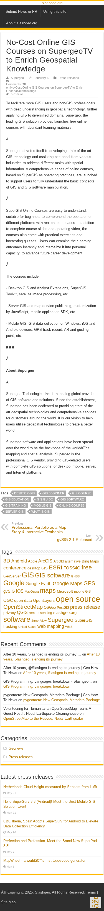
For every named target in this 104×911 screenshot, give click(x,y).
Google (13, 583)
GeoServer (12, 576)
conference (14, 568)
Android (19, 560)
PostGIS (63, 608)
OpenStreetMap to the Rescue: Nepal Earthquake (43, 718)
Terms (91, 892)
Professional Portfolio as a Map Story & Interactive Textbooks (39, 528)
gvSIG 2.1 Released (74, 538)
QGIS (22, 612)
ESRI (55, 567)
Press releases (69, 77)
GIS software (72, 499)
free (87, 567)
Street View (39, 620)
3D (6, 561)
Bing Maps (90, 561)
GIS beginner (53, 493)
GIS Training (15, 505)
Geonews (16, 748)
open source (78, 598)
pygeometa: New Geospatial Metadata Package (61, 700)
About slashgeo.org (21, 23)
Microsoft (65, 591)
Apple (32, 561)
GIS (28, 575)
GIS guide (45, 499)
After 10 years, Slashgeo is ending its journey (59, 673)
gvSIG (9, 591)
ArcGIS (45, 561)
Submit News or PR (21, 11)
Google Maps (67, 583)
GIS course (81, 493)
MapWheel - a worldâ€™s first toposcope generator (44, 860)
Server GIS (14, 511)
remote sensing (40, 613)
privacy (9, 612)
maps (48, 590)
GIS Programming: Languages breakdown (36, 686)
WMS (68, 626)
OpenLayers (44, 600)
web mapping (50, 626)
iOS (20, 591)
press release (85, 607)
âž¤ (95, 902)
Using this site (54, 11)
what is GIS (40, 511)
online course (71, 505)
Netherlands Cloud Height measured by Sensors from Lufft (50, 787)
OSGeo (50, 607)
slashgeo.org (52, 3)
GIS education (17, 499)
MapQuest (32, 591)
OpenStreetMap (23, 607)
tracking (10, 626)
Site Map (8, 902)
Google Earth (39, 583)
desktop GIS (24, 493)
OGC (8, 600)
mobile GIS (42, 505)
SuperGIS (84, 620)
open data (23, 600)
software (16, 619)
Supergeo (17, 77)
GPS (89, 583)
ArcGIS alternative (67, 561)
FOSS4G (72, 568)
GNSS (75, 576)
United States (27, 626)
